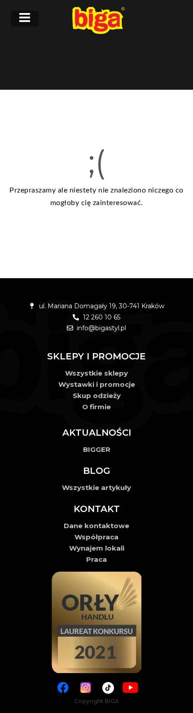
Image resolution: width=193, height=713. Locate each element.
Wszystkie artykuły (96, 487)
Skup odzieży (97, 395)
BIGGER (96, 449)
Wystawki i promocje (96, 384)
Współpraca (96, 537)
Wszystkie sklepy (96, 373)
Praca (96, 559)
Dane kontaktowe (96, 525)
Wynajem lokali (96, 548)
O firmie (96, 406)
